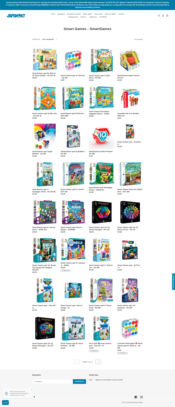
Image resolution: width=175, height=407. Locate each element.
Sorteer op (36, 39)
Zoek (90, 380)
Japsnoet (128, 402)
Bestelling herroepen (173, 281)
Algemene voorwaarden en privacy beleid (109, 380)
